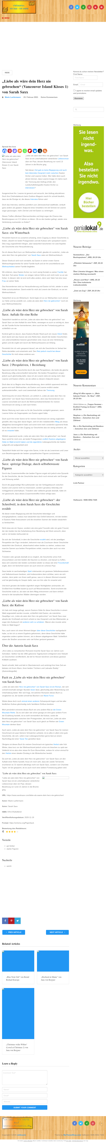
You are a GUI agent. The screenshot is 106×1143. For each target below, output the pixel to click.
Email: (76, 85)
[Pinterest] (9, 151)
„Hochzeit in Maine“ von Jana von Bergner (51, 978)
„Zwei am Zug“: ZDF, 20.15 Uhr (86, 291)
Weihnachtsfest (8, 267)
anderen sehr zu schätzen (33, 622)
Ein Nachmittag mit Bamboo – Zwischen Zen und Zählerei (86, 417)
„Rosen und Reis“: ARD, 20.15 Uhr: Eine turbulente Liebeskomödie (86, 282)
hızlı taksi (68, 1140)
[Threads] (40, 151)
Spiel (30, 571)
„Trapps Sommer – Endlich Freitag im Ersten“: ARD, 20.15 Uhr (88, 406)
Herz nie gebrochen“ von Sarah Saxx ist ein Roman (40, 687)
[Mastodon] (14, 151)
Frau (4, 281)
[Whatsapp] (24, 151)
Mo (74, 426)
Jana (75, 434)
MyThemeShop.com (72, 1135)
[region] (53, 43)
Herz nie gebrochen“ (52, 301)
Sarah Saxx (36, 255)
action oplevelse (28, 1140)
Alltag (57, 422)
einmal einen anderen (31, 701)
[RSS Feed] (45, 151)
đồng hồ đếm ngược (82, 393)
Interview (34, 199)
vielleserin (21, 1135)
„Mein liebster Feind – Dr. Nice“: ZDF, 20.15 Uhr (86, 396)
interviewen (30, 188)
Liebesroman (63, 159)
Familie (60, 272)
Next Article (56, 932)
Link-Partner (78, 483)
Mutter (21, 275)
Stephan (77, 415)
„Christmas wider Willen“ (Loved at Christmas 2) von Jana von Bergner (17, 1047)
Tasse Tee (24, 739)
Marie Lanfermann (13, 97)
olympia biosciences (77, 1140)
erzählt (43, 539)
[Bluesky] (35, 151)
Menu (7, 18)
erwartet (10, 430)
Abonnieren (78, 98)
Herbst (56, 744)
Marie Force (49, 696)
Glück (59, 334)
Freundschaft (63, 563)
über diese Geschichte (46, 630)
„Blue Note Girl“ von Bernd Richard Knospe (17, 978)
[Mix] (19, 151)
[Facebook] (4, 151)
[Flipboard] (30, 151)
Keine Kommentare (49, 97)
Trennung (50, 390)
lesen (33, 690)
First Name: (78, 74)
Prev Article (14, 932)
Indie (7, 73)
